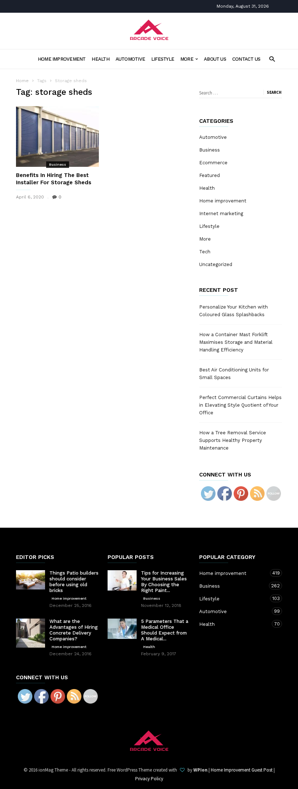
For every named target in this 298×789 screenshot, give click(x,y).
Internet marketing (221, 213)
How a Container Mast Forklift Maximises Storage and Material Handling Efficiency (236, 342)
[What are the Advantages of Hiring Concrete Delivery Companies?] (30, 633)
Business (57, 164)
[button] (272, 58)
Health (100, 59)
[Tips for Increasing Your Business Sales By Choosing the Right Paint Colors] (122, 580)
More (186, 59)
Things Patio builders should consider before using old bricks (73, 581)
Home (22, 80)
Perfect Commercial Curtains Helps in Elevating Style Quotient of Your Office (240, 405)
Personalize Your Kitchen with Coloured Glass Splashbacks (233, 310)
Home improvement (62, 59)
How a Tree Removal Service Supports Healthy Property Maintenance (232, 440)
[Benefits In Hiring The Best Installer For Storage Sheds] (57, 136)
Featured (209, 175)
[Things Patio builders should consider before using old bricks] (30, 579)
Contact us (246, 59)
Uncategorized (215, 264)
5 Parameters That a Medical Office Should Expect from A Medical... (164, 630)
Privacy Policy (149, 779)
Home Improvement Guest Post (242, 770)
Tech (204, 251)
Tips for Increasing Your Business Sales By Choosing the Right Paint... (164, 581)
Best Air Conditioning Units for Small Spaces (234, 373)
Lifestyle (162, 59)
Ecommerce (213, 162)
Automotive (130, 59)
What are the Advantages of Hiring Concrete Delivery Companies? (73, 630)
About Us (215, 59)
